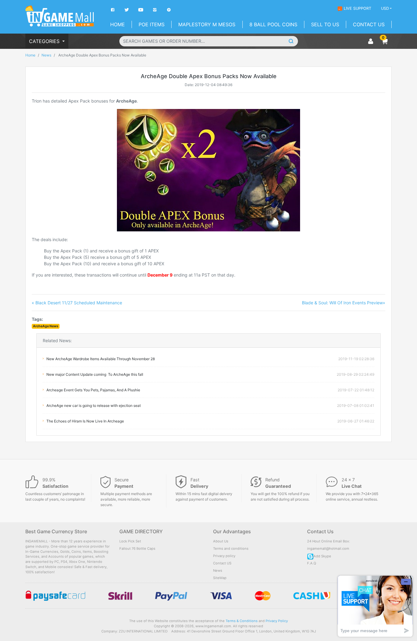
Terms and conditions (230, 548)
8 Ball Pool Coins (273, 24)
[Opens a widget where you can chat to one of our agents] (375, 606)
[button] (385, 41)
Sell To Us (325, 24)
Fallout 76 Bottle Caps (137, 548)
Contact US (222, 563)
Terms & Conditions (242, 621)
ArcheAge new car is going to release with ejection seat (93, 405)
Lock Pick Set (130, 541)
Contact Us (369, 24)
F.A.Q (311, 563)
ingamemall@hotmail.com (328, 548)
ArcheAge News (45, 326)
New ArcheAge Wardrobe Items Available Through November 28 (100, 359)
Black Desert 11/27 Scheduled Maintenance (77, 302)
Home (117, 24)
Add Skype (322, 556)
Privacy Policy (277, 621)
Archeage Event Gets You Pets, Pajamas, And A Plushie (93, 390)
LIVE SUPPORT (357, 8)
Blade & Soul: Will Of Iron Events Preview (343, 302)
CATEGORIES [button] (45, 41)
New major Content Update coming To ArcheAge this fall (94, 374)
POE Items (152, 24)
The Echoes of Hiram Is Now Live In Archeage (85, 421)
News (46, 55)
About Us (220, 541)
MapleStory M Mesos (206, 24)
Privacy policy (224, 556)
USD (385, 8)
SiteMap (220, 578)
